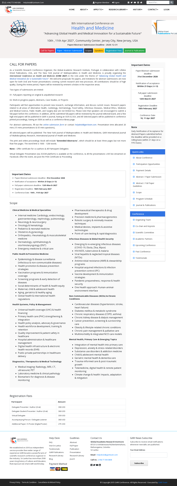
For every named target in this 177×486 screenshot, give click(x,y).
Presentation (75, 452)
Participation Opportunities (148, 164)
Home (72, 9)
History (137, 9)
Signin (116, 2)
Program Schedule (144, 198)
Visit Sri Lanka (55, 445)
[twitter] (131, 2)
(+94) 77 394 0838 (105, 459)
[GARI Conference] (15, 9)
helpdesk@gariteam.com (33, 2)
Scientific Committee (145, 232)
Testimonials (141, 258)
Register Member (102, 2)
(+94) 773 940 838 (13, 2)
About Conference (144, 157)
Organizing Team (143, 219)
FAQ (50, 442)
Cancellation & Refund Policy (49, 482)
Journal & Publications (134, 50)
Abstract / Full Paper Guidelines (143, 184)
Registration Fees (114, 50)
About (83, 9)
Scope (139, 192)
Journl (72, 459)
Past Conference (143, 251)
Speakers (99, 50)
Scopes (88, 50)
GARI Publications (56, 452)
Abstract (73, 442)
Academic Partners (144, 239)
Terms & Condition (29, 482)
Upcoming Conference (146, 245)
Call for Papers (47, 50)
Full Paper (74, 445)
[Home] (141, 2)
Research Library (117, 9)
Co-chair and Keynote (145, 226)
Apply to (97, 9)
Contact (152, 9)
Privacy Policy (15, 482)
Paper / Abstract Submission (69, 50)
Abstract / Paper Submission (148, 176)
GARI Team (162, 482)
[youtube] (135, 2)
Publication (74, 449)
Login (166, 9)
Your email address (137, 450)
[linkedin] (138, 2)
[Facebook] (128, 2)
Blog (51, 459)
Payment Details (143, 170)
